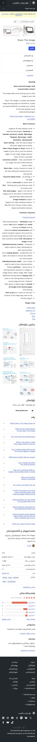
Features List (29, 116)
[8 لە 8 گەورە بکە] (15, 373)
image (10, 578)
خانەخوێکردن (31, 668)
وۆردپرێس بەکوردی (24, 713)
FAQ (33, 319)
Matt (32, 697)
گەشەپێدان (29, 70)
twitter (4, 582)
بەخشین (14, 685)
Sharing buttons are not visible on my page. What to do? (24, 500)
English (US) (5, 573)
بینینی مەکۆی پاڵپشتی (27, 633)
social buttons (11, 582)
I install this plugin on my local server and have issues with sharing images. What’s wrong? (24, 492)
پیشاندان (15, 662)
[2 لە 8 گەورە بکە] (32, 359)
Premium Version (29, 217)
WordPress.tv (29, 688)
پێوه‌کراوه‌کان (13, 668)
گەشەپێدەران (30, 685)
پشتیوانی (30, 75)
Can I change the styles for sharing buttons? (26, 463)
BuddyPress (30, 704)
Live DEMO (31, 119)
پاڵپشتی (32, 681)
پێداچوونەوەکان (28, 60)
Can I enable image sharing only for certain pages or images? (23, 450)
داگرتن (32, 48)
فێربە (33, 678)
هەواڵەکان (31, 665)
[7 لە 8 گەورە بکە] (15, 359)
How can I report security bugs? (23, 524)
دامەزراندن (29, 65)
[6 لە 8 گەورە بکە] (15, 344)
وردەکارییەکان (28, 55)
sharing (5, 578)
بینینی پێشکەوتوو (29, 587)
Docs (33, 316)
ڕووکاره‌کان (14, 665)
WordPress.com (28, 694)
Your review (31, 619)
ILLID (28, 43)
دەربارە (33, 662)
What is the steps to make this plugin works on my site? (24, 443)
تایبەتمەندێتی (30, 672)
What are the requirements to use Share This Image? (25, 430)
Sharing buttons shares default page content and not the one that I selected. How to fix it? (24, 516)
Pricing (32, 313)
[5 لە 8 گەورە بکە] (15, 330)
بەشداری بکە (13, 678)
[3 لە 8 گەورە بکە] (32, 374)
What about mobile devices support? (22, 457)
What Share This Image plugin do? (22, 423)
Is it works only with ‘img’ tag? (24, 485)
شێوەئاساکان (13, 672)
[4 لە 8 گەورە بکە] (32, 388)
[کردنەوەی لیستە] (3, 3)
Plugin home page (16, 116)
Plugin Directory (30, 8)
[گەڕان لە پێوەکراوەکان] (15, 22)
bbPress (31, 701)
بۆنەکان (15, 681)
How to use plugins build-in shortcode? (28, 478)
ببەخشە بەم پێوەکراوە (28, 650)
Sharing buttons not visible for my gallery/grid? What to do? (24, 508)
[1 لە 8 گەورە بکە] (32, 330)
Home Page (31, 307)
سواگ (15, 688)
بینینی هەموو (6, 619)
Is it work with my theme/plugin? (23, 437)
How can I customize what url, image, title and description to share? (21, 471)
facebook (15, 578)
